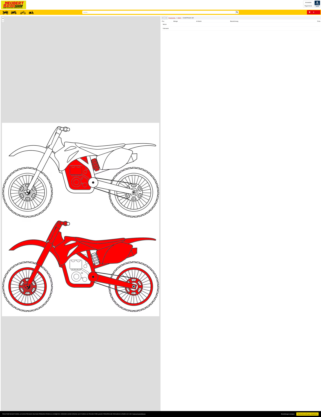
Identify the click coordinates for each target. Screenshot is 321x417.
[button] (3, 18)
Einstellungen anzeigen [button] (288, 414)
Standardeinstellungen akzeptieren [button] (307, 414)
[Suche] (237, 12)
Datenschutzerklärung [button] (138, 414)
